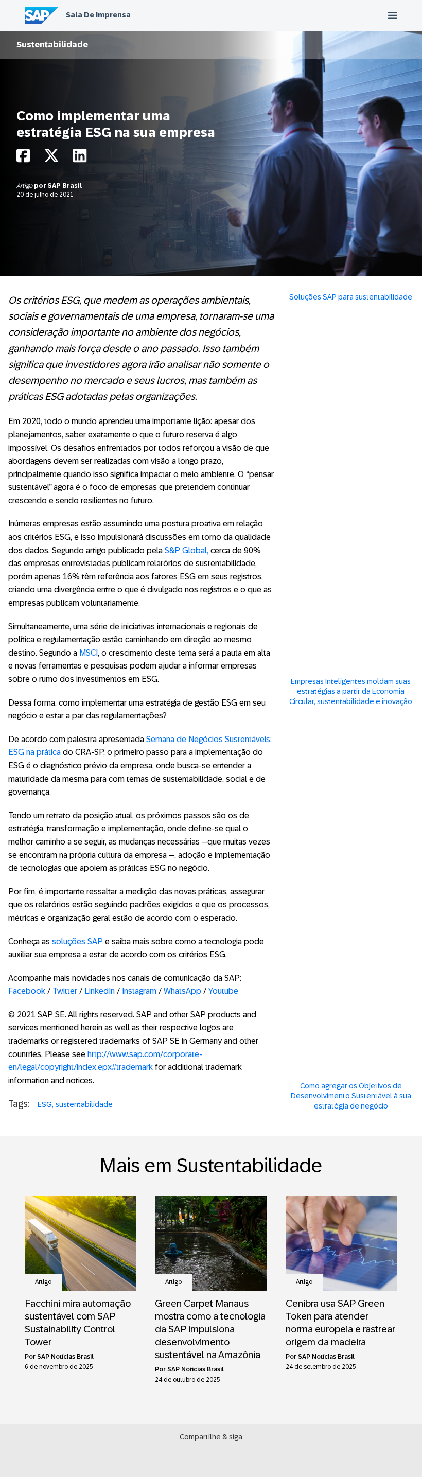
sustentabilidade (84, 1104)
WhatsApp (182, 991)
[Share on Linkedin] (79, 158)
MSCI (88, 652)
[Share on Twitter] (51, 158)
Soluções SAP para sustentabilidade (350, 297)
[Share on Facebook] (23, 158)
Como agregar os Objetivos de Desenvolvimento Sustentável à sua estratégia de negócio (351, 1096)
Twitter (65, 991)
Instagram (139, 991)
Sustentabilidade (52, 44)
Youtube (223, 991)
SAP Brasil (65, 185)
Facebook (27, 991)
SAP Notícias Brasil (65, 1356)
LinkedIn (100, 991)
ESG (45, 1104)
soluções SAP (77, 941)
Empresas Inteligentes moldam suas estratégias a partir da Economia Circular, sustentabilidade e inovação (350, 691)
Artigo (25, 185)
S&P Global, (186, 550)
